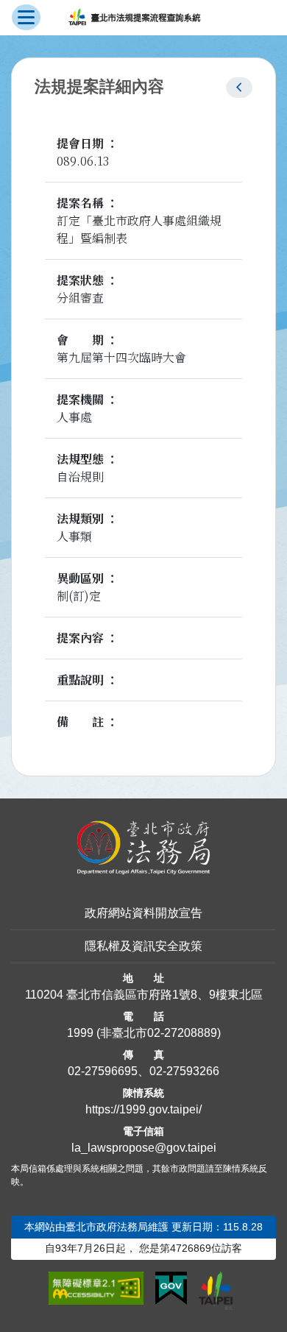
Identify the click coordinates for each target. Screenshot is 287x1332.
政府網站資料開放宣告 (143, 913)
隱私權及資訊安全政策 (143, 946)
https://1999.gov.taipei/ (143, 1109)
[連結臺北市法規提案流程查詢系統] (134, 17)
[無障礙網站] (96, 1289)
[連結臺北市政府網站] (216, 1291)
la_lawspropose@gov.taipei (143, 1147)
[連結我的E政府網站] (171, 1289)
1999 (80, 1033)
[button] (239, 87)
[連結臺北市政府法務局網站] (143, 848)
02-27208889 (182, 1033)
